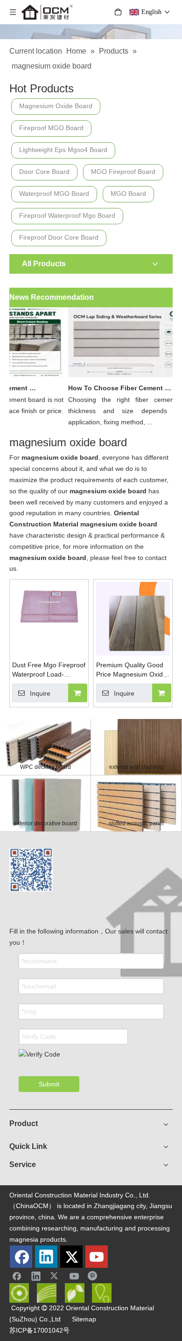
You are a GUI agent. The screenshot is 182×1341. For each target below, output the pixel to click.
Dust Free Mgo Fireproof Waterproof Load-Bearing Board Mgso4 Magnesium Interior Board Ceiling (48, 670)
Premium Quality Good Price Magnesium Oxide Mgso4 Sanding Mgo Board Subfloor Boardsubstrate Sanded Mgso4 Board (131, 670)
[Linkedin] (46, 1256)
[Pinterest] (93, 1275)
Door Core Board (44, 171)
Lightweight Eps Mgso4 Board (63, 149)
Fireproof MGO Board (51, 127)
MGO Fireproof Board (123, 171)
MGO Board (128, 193)
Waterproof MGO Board (54, 193)
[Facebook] (21, 1256)
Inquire (40, 693)
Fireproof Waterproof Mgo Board (67, 215)
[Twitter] (71, 1256)
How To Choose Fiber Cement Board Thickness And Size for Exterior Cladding (117, 388)
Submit (49, 1084)
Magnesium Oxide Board (55, 106)
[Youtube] (96, 1256)
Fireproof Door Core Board (58, 237)
